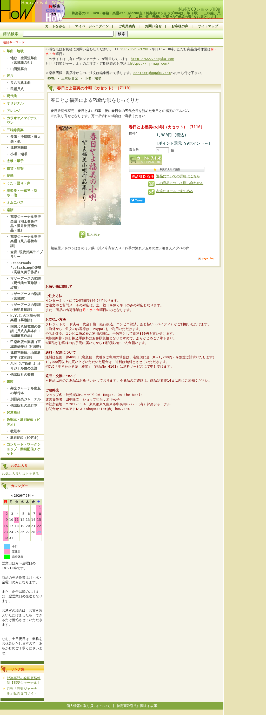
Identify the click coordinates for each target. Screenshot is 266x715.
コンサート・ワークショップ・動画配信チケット (24, 448)
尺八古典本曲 (20, 83)
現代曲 (12, 96)
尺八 (10, 76)
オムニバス (15, 202)
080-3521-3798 (134, 49)
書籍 (10, 381)
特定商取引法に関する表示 (137, 706)
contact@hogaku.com (152, 73)
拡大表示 (93, 234)
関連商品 (13, 412)
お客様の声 (179, 26)
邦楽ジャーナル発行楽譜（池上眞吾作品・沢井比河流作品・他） (25, 223)
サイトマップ (208, 26)
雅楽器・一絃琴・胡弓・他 (22, 192)
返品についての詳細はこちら (178, 176)
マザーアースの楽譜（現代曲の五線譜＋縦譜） (25, 282)
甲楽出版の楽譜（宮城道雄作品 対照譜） (26, 344)
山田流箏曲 (18, 69)
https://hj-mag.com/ (149, 63)
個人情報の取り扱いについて (88, 706)
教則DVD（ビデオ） (25, 438)
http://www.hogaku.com (152, 59)
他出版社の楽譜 (22, 374)
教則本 (15, 431)
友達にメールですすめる (174, 191)
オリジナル (15, 103)
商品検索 (10, 33)
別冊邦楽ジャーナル (25, 399)
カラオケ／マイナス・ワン (24, 120)
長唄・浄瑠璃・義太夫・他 (25, 139)
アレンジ (13, 111)
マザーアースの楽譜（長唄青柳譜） (25, 307)
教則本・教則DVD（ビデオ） (23, 422)
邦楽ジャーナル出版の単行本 (25, 390)
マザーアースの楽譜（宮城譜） (25, 296)
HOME (51, 78)
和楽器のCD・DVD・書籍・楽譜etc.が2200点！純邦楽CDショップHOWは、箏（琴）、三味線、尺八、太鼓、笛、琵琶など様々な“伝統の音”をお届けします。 (146, 14)
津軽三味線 (18, 148)
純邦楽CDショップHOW (199, 9)
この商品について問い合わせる (179, 183)
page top (208, 258)
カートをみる (55, 26)
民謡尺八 (17, 89)
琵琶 (10, 176)
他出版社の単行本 (23, 405)
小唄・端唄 (18, 154)
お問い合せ (153, 26)
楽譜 (10, 210)
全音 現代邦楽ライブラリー (26, 254)
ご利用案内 (126, 26)
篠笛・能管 (15, 168)
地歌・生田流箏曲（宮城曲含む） (23, 60)
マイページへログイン (92, 26)
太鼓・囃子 (15, 161)
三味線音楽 (15, 130)
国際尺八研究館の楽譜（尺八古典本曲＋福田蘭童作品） (25, 331)
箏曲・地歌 (15, 51)
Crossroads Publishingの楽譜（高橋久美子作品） (25, 267)
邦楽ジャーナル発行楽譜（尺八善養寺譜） (25, 241)
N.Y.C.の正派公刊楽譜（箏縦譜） (25, 318)
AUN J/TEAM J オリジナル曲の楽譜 (25, 366)
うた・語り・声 (18, 183)
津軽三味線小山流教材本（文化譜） (25, 355)
